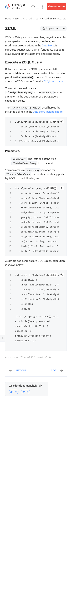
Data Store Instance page (48, 111)
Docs (8, 18)
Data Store (48, 45)
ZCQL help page (53, 81)
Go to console (56, 6)
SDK (17, 18)
